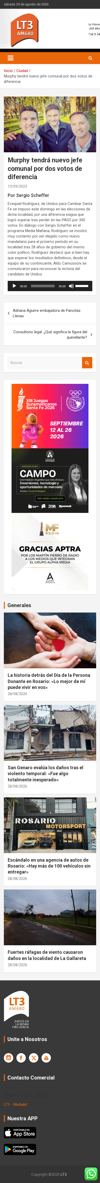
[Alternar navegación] (10, 58)
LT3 (64, 1174)
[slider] (82, 285)
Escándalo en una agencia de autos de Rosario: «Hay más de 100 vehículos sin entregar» (49, 866)
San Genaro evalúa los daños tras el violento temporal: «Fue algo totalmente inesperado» (45, 773)
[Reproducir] (14, 286)
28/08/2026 (17, 694)
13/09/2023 (17, 186)
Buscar (87, 363)
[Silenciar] (71, 286)
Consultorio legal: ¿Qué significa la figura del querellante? (50, 335)
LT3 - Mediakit (15, 1104)
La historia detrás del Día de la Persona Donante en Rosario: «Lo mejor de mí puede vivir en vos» (49, 681)
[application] (50, 286)
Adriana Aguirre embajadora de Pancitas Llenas (47, 313)
